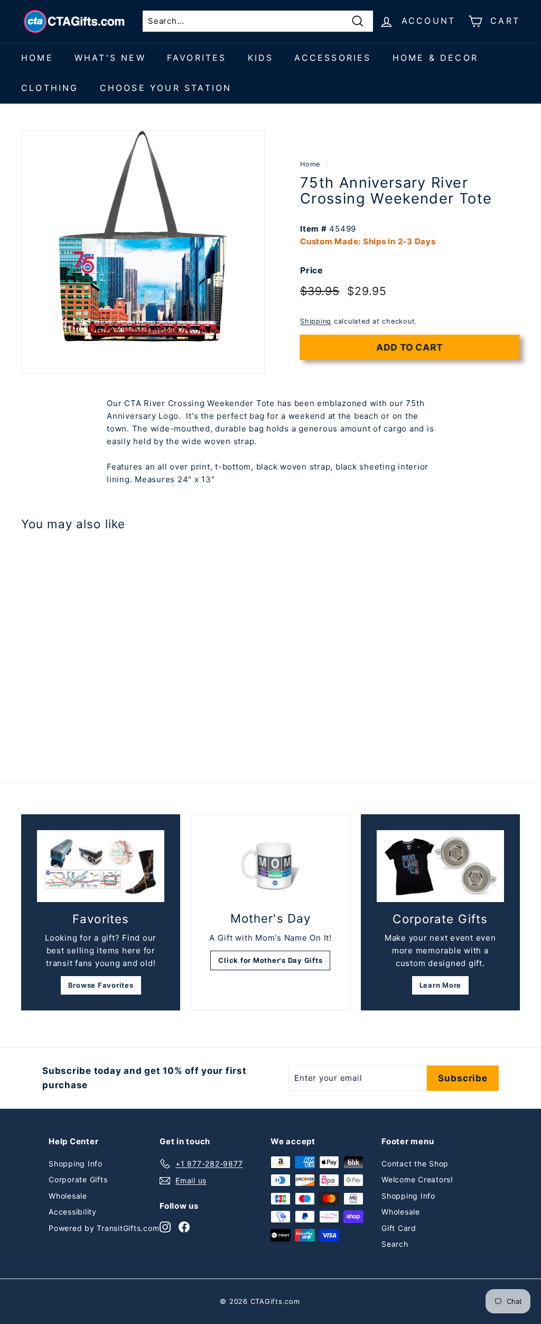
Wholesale (68, 1195)
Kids (261, 57)
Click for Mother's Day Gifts (270, 960)
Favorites (197, 57)
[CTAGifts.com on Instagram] (165, 1226)
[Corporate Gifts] (440, 866)
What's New (110, 57)
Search (394, 1243)
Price (311, 270)
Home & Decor (435, 57)
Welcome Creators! (417, 1179)
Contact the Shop (415, 1163)
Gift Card (398, 1228)
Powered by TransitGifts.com (104, 1228)
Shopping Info (75, 1163)
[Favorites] (100, 866)
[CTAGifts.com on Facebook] (184, 1226)
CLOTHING (50, 87)
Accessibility (73, 1211)
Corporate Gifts (78, 1179)
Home (37, 57)
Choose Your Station (166, 87)
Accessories (332, 57)
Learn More (440, 985)
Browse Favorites (101, 985)
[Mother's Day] (270, 866)
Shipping (315, 321)
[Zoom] (143, 252)
